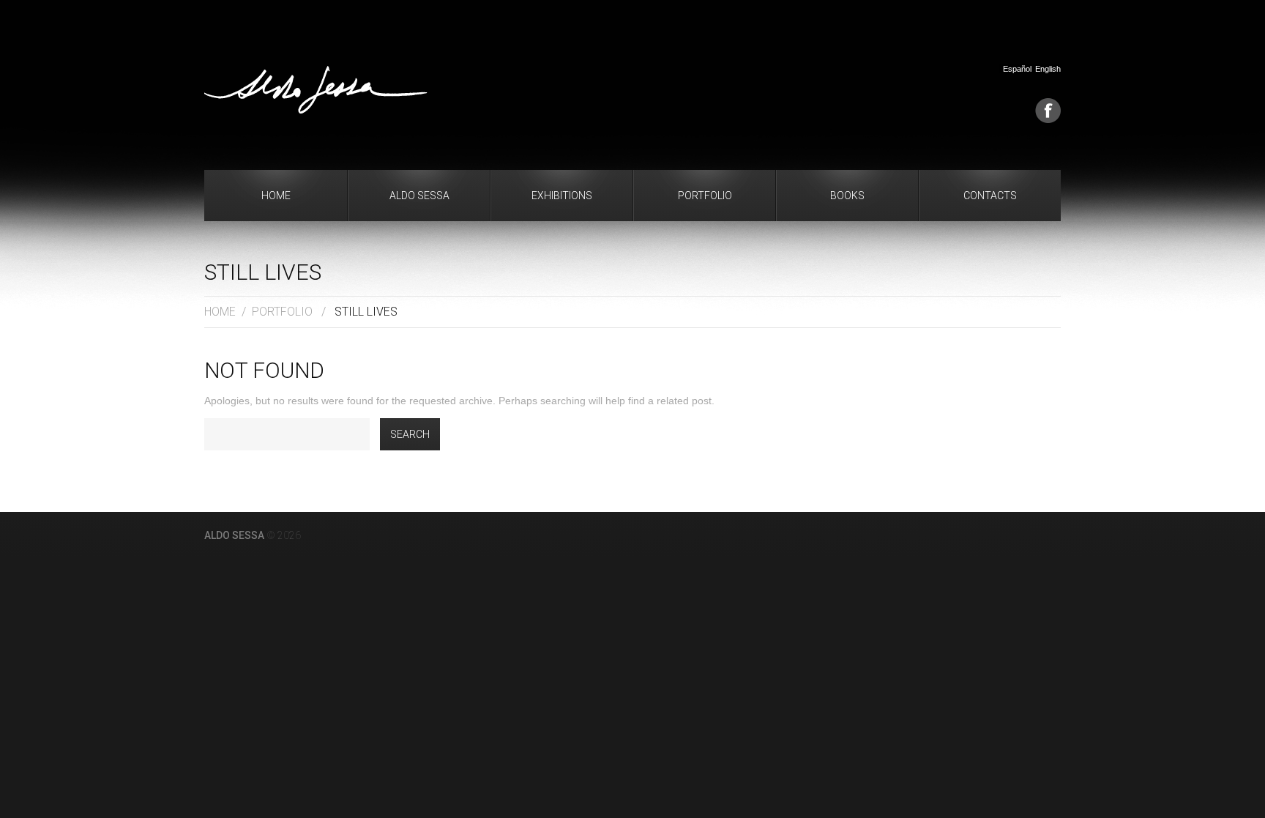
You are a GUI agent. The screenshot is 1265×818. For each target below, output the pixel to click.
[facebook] (1048, 110)
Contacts (990, 195)
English (1048, 69)
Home (276, 195)
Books (847, 195)
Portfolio (705, 195)
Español (1017, 69)
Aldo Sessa (419, 195)
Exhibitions (561, 195)
